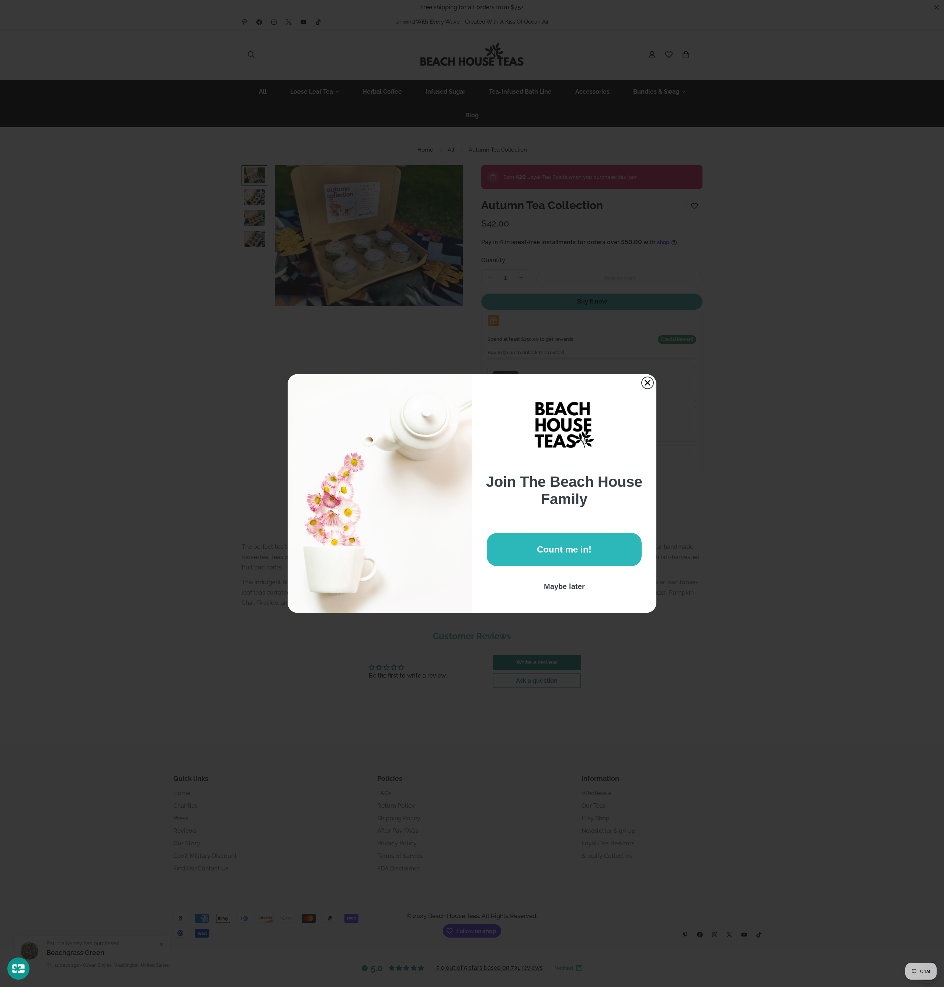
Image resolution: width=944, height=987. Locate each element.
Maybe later (564, 586)
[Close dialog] (647, 383)
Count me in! (564, 549)
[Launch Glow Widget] (18, 968)
